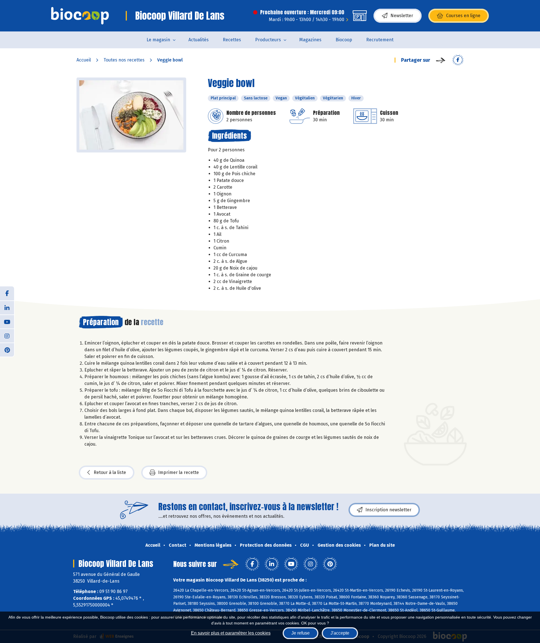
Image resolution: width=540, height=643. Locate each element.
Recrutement (379, 39)
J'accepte (339, 633)
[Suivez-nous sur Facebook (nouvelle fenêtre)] (7, 293)
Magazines (310, 39)
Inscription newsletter (388, 509)
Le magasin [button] (158, 39)
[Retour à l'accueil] (80, 15)
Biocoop (344, 39)
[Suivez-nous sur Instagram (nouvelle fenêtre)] (7, 336)
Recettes (232, 39)
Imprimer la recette (178, 472)
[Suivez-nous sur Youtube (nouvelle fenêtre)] (7, 321)
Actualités (198, 39)
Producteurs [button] (268, 39)
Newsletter (401, 15)
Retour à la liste (110, 472)
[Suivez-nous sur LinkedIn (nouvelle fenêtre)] (7, 307)
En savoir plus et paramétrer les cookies (231, 633)
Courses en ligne (463, 15)
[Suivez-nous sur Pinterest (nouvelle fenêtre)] (7, 350)
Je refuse (300, 633)
